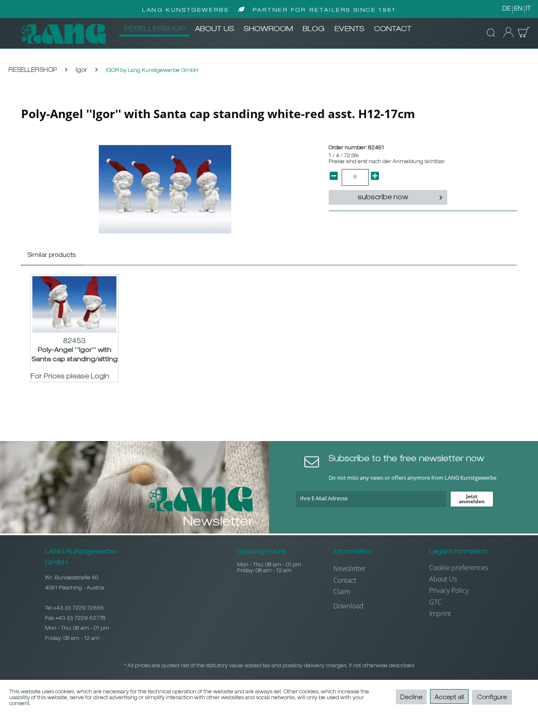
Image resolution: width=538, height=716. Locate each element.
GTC (435, 602)
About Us (443, 579)
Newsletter (349, 568)
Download (348, 605)
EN (518, 9)
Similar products (51, 256)
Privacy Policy (449, 590)
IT (528, 9)
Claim (341, 591)
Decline (411, 698)
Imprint (440, 613)
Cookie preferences (458, 567)
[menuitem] (154, 30)
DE (506, 9)
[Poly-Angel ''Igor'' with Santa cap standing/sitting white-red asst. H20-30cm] (74, 304)
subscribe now (383, 198)
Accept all (449, 698)
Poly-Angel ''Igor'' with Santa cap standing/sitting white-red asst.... (75, 355)
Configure (492, 698)
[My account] (506, 32)
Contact (344, 580)
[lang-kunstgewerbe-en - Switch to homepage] (63, 33)
